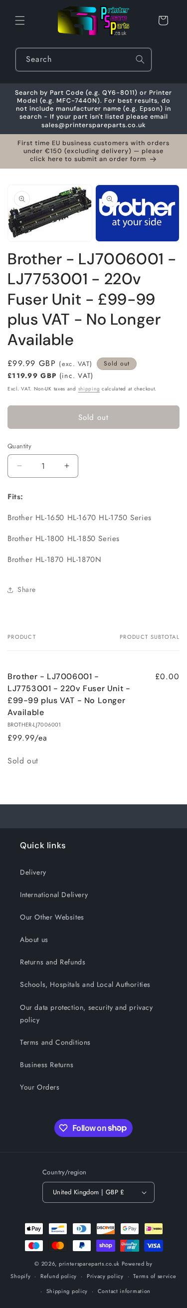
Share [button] (26, 589)
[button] (20, 20)
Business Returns (47, 1065)
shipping (89, 388)
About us (34, 939)
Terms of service (154, 1276)
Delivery (33, 872)
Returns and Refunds (52, 962)
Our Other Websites (52, 917)
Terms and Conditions (55, 1042)
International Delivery (54, 895)
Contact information (124, 1291)
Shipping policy (67, 1291)
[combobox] (83, 59)
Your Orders (40, 1087)
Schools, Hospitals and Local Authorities (85, 984)
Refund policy (58, 1276)
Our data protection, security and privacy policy (86, 1013)
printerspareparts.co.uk (89, 1264)
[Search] (140, 59)
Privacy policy (105, 1276)
